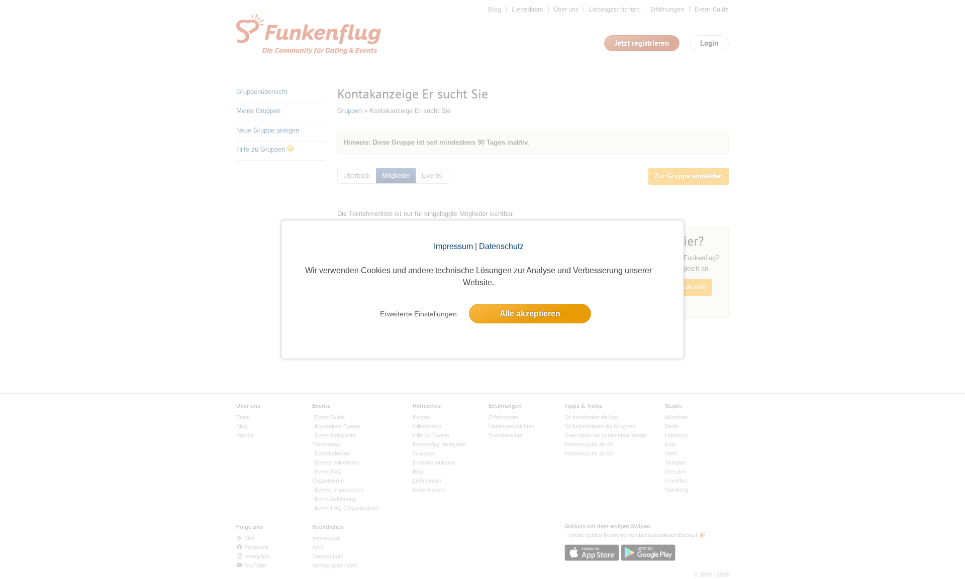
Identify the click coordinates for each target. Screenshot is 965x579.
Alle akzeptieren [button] (530, 313)
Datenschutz (501, 246)
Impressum (453, 246)
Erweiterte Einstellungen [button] (418, 314)
